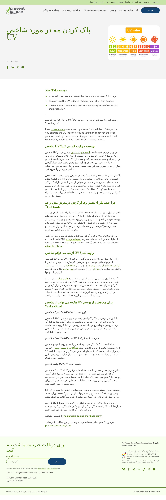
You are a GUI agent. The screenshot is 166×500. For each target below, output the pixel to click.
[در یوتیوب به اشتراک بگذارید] (154, 469)
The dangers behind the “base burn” (82, 415)
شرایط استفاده (42, 491)
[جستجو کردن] (137, 10)
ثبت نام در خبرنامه (142, 2)
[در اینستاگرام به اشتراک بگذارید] (134, 469)
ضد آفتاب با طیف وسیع (67, 347)
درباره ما (93, 2)
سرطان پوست (73, 239)
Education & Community (94, 10)
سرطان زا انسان (53, 245)
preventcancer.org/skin (58, 425)
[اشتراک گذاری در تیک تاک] (144, 469)
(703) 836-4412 (46, 472)
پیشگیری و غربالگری (50, 10)
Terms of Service (52, 468)
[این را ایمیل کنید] (23, 67)
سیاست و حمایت (126, 10)
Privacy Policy (42, 468)
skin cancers (58, 129)
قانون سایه (62, 278)
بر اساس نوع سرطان (71, 10)
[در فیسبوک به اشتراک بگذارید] (7, 67)
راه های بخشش (124, 2)
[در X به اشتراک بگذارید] (18, 67)
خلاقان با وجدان (139, 491)
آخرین (102, 2)
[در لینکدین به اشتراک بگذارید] (13, 67)
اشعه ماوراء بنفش (80, 152)
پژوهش (113, 10)
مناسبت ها (111, 2)
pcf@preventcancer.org (26, 472)
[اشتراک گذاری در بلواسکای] (124, 469)
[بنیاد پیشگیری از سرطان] (15, 10)
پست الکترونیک (12, 456)
